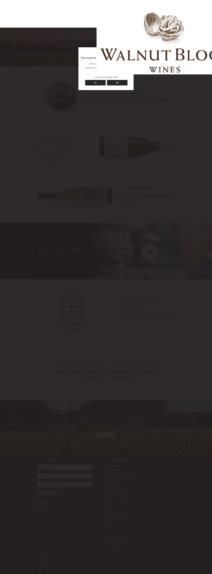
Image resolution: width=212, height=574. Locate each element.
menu (172, 6)
